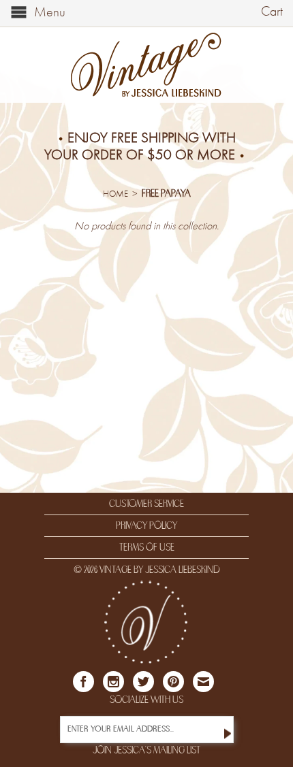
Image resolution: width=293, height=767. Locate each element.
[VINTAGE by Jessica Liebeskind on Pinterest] (173, 681)
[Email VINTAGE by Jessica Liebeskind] (203, 681)
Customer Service (146, 503)
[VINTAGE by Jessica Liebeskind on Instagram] (113, 681)
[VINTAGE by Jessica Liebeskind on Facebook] (83, 681)
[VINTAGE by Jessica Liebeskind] (146, 65)
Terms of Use (146, 547)
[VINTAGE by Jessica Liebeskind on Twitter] (143, 681)
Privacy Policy (146, 525)
